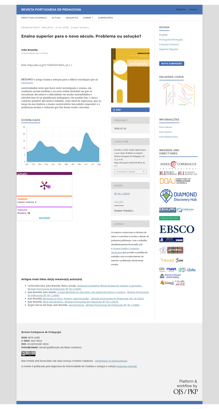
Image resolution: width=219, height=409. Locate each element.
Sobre (87, 17)
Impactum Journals (127, 366)
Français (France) (169, 44)
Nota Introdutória (53, 301)
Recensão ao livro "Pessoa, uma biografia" (66, 298)
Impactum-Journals (34, 17)
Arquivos (72, 17)
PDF (118, 109)
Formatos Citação (126, 171)
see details (44, 217)
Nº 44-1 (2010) (62, 27)
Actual (56, 17)
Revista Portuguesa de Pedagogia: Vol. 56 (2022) (117, 298)
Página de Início (30, 27)
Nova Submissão (171, 63)
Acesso (193, 9)
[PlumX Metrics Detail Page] (44, 185)
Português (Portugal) (171, 39)
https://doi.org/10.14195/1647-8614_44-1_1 (49, 65)
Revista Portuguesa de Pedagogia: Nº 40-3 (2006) (54, 288)
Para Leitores (165, 127)
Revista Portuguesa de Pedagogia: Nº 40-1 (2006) (112, 304)
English (163, 34)
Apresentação (77, 304)
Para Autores (165, 131)
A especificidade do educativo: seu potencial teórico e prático (91, 292)
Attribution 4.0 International (111, 360)
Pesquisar (189, 17)
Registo (180, 9)
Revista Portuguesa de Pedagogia (51, 9)
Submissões (105, 17)
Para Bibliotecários (168, 136)
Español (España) (168, 49)
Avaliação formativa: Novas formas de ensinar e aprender (109, 285)
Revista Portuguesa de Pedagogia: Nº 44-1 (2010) (91, 301)
